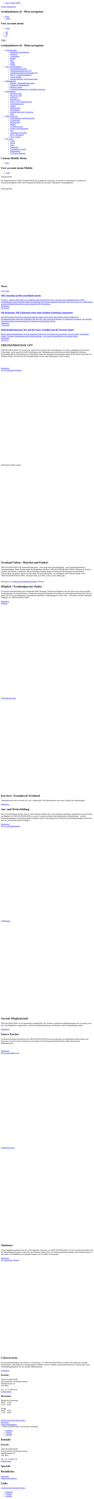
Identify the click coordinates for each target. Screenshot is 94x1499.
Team (12, 145)
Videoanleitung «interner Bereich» (22, 118)
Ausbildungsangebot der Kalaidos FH (23, 73)
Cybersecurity (15, 120)
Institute (13, 58)
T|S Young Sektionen (17, 153)
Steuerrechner (15, 122)
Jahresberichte (15, 108)
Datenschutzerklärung (9, 1425)
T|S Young (9, 139)
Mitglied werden (16, 87)
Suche (8, 18)
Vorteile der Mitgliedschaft (19, 85)
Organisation (14, 56)
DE (7, 32)
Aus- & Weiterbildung (14, 67)
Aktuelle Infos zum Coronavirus (21, 112)
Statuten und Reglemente (19, 129)
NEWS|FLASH (16, 93)
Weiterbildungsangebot (18, 69)
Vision (12, 141)
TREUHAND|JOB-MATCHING (25, 582)
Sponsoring (14, 147)
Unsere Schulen (16, 77)
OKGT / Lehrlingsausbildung (21, 75)
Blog (7, 16)
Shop (12, 114)
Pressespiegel (15, 110)
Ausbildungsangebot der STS (20, 71)
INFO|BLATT (15, 100)
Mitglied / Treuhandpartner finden (22, 83)
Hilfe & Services (12, 116)
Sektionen (13, 54)
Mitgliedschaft (11, 81)
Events (12, 143)
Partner (12, 65)
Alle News (5, 340)
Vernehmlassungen (17, 104)
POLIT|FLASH (16, 96)
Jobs (11, 131)
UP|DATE (14, 98)
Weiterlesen (5, 368)
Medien (13, 124)
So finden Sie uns (16, 126)
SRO (12, 60)
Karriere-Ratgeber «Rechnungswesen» (24, 79)
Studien (13, 106)
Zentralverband (11, 50)
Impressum (5, 1422)
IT (6, 36)
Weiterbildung (15, 151)
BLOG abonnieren (17, 135)
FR (7, 34)
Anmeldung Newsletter (18, 133)
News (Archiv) (15, 137)
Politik (12, 63)
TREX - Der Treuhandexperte (21, 102)
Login (8, 28)
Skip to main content (13, 3)
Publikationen (10, 91)
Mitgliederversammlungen (19, 52)
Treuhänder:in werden (18, 149)
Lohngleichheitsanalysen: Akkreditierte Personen (27, 89)
